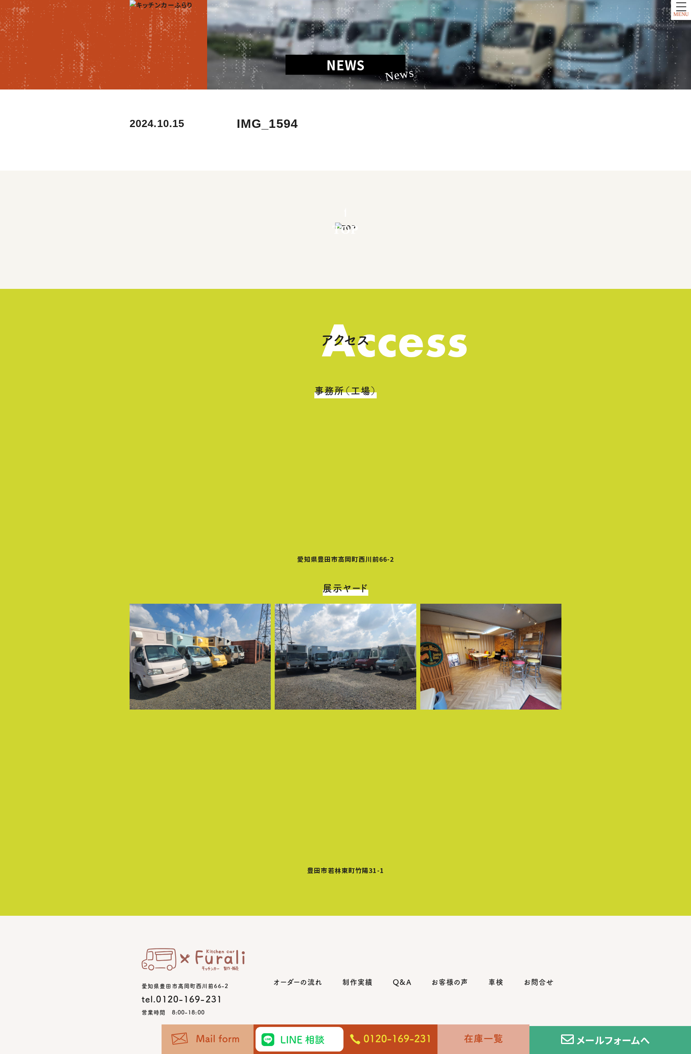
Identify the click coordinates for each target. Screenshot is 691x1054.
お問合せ (539, 982)
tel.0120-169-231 (182, 999)
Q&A (402, 982)
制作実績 (357, 982)
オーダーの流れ (298, 982)
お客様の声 (450, 982)
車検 (495, 982)
